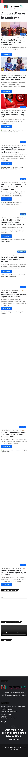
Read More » (6, 54)
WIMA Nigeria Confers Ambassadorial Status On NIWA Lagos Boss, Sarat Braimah (13, 294)
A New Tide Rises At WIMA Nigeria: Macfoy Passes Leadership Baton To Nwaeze (12, 222)
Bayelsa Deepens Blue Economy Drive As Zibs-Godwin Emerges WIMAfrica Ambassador (14, 77)
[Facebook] (12, 699)
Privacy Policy (4, 721)
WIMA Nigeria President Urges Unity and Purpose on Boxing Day (13, 114)
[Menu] (2, 7)
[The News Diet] (14, 6)
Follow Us (6, 640)
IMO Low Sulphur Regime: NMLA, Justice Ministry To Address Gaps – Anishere (13, 434)
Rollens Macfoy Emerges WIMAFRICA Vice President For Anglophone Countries (13, 150)
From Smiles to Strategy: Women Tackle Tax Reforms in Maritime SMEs (13, 42)
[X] (14, 699)
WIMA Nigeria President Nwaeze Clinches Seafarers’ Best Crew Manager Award (13, 187)
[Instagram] (16, 699)
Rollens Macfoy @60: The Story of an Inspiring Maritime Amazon (13, 259)
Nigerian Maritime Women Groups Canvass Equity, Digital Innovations (13, 572)
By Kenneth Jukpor (6, 37)
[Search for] (26, 7)
